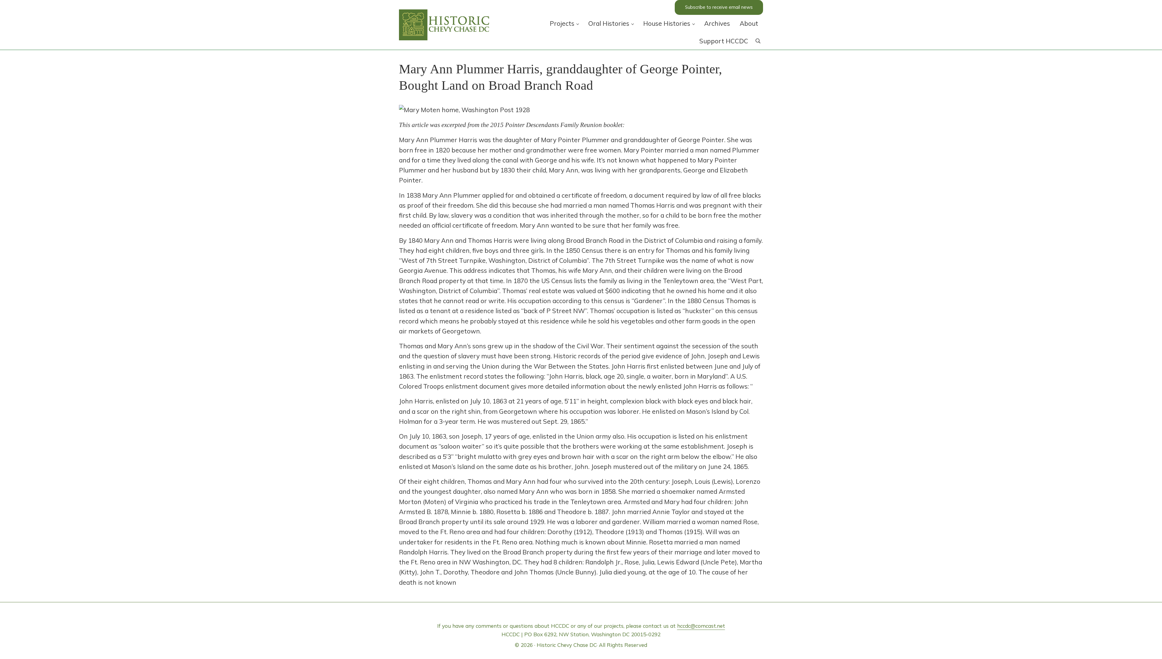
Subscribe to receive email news (719, 7)
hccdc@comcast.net (701, 626)
